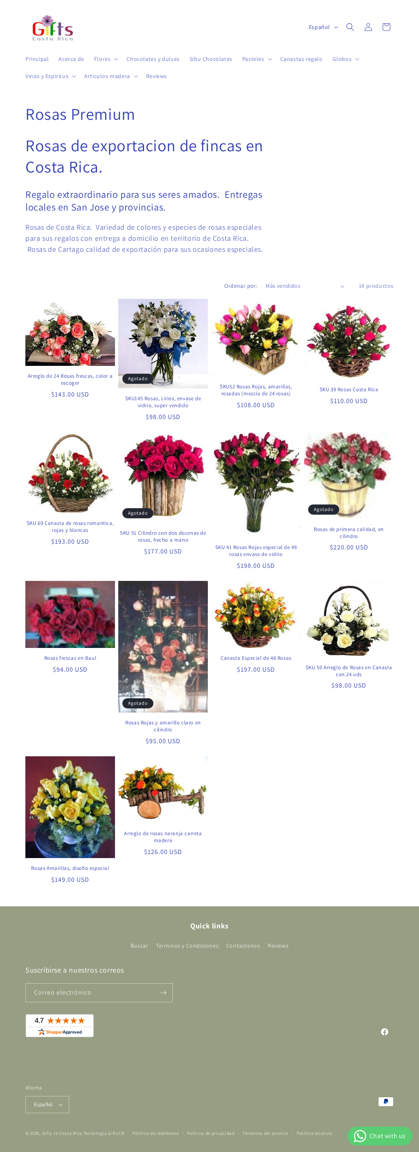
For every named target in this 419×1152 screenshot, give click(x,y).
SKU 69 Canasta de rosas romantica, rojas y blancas (70, 526)
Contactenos (243, 945)
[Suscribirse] (163, 992)
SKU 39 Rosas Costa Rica (349, 389)
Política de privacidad (210, 1133)
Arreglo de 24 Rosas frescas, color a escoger (70, 379)
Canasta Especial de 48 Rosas (256, 658)
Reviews (278, 945)
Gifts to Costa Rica (62, 1133)
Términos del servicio (265, 1133)
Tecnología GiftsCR (103, 1133)
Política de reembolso (155, 1133)
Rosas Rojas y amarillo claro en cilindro (163, 726)
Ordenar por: (240, 285)
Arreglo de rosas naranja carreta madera (163, 837)
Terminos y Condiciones (187, 945)
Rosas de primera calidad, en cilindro (349, 533)
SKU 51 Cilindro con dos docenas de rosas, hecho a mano (163, 536)
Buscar (140, 945)
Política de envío (315, 1133)
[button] (105, 58)
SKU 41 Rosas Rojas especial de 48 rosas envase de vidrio (256, 551)
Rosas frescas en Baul (70, 658)
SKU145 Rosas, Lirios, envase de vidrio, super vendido (163, 402)
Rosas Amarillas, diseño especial (70, 868)
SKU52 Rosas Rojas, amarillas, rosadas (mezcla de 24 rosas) (256, 390)
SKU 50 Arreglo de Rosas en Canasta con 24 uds (349, 671)
